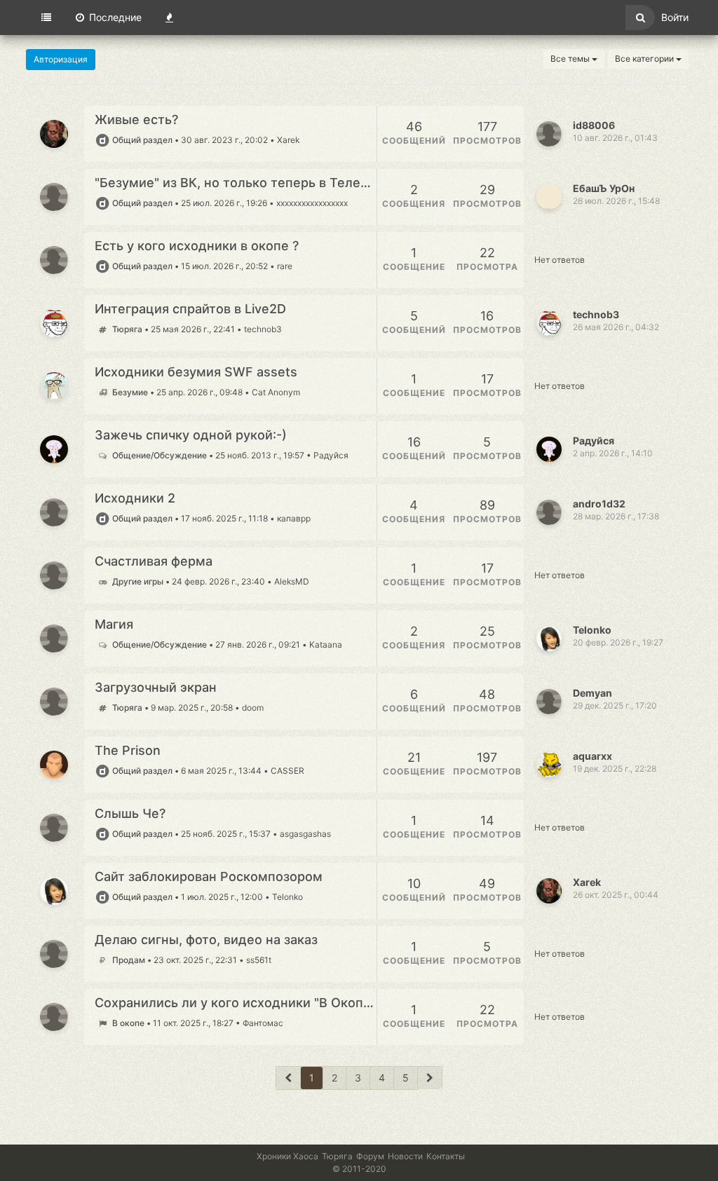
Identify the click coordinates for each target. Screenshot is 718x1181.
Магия (114, 624)
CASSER (287, 770)
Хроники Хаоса (287, 1156)
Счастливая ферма (153, 561)
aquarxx (592, 756)
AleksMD (291, 581)
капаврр (294, 518)
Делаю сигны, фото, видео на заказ (206, 940)
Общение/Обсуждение (159, 455)
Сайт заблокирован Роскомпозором (209, 877)
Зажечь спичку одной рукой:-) (191, 435)
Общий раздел (142, 140)
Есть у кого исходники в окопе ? (197, 246)
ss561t (258, 960)
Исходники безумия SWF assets (196, 372)
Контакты (445, 1156)
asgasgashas (305, 833)
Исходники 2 (135, 498)
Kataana (325, 644)
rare (284, 266)
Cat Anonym (276, 392)
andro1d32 (599, 504)
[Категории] (46, 17)
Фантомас (263, 1023)
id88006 (594, 125)
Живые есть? (136, 120)
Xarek (288, 140)
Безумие (129, 392)
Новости (405, 1156)
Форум (370, 1156)
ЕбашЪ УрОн (604, 188)
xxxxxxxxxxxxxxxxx (312, 203)
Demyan (592, 693)
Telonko (592, 630)
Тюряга (127, 329)
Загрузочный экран (156, 688)
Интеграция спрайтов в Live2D (190, 309)
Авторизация (61, 59)
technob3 (263, 329)
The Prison (128, 751)
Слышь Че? (130, 814)
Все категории (645, 58)
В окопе (128, 1023)
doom (253, 707)
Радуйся (330, 455)
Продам (128, 960)
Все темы (571, 58)
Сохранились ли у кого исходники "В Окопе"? (236, 1003)
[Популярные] (169, 17)
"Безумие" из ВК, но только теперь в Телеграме (236, 183)
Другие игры (137, 581)
